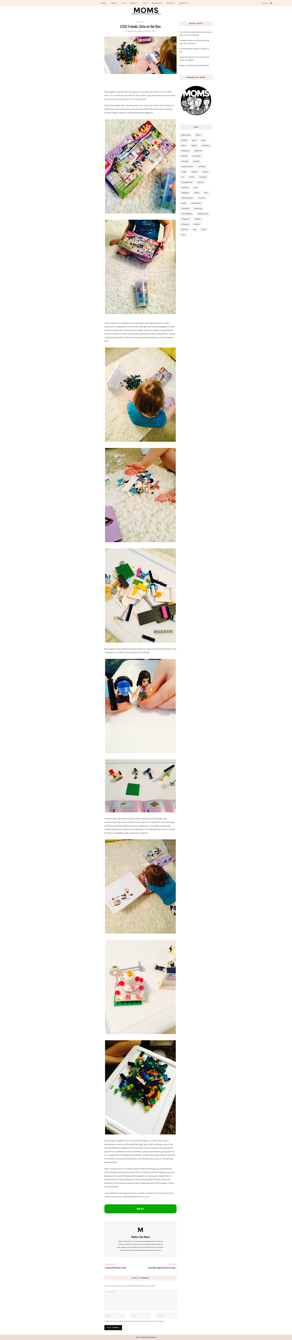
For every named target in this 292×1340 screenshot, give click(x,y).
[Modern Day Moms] (146, 11)
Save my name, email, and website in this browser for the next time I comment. (135, 1321)
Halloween (185, 193)
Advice (198, 135)
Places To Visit (203, 214)
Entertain (156, 3)
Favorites (184, 187)
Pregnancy (185, 219)
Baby (203, 140)
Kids (206, 193)
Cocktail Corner (187, 166)
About (114, 3)
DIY (124, 3)
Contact (183, 3)
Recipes (169, 3)
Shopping (185, 224)
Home (103, 3)
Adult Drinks (186, 135)
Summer (184, 229)
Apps (194, 140)
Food (195, 187)
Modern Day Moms (135, 31)
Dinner (205, 172)
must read (185, 208)
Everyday (140, 22)
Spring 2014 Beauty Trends (116, 1267)
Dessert (194, 172)
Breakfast (205, 146)
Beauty (134, 3)
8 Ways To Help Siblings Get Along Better (194, 65)
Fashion (200, 182)
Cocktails (201, 166)
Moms (183, 203)
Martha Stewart (187, 198)
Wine (183, 235)
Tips (194, 229)
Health (196, 193)
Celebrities (185, 151)
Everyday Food (186, 182)
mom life (201, 198)
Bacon (183, 146)
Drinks (191, 177)
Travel (203, 229)
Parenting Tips (186, 214)
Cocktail (196, 161)
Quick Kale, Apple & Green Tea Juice (161, 1267)
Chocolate (196, 156)
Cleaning (184, 161)
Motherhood (196, 203)
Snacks (196, 224)
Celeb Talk (198, 151)
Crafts (183, 172)
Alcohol (184, 140)
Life (144, 3)
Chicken (184, 156)
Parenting (198, 208)
